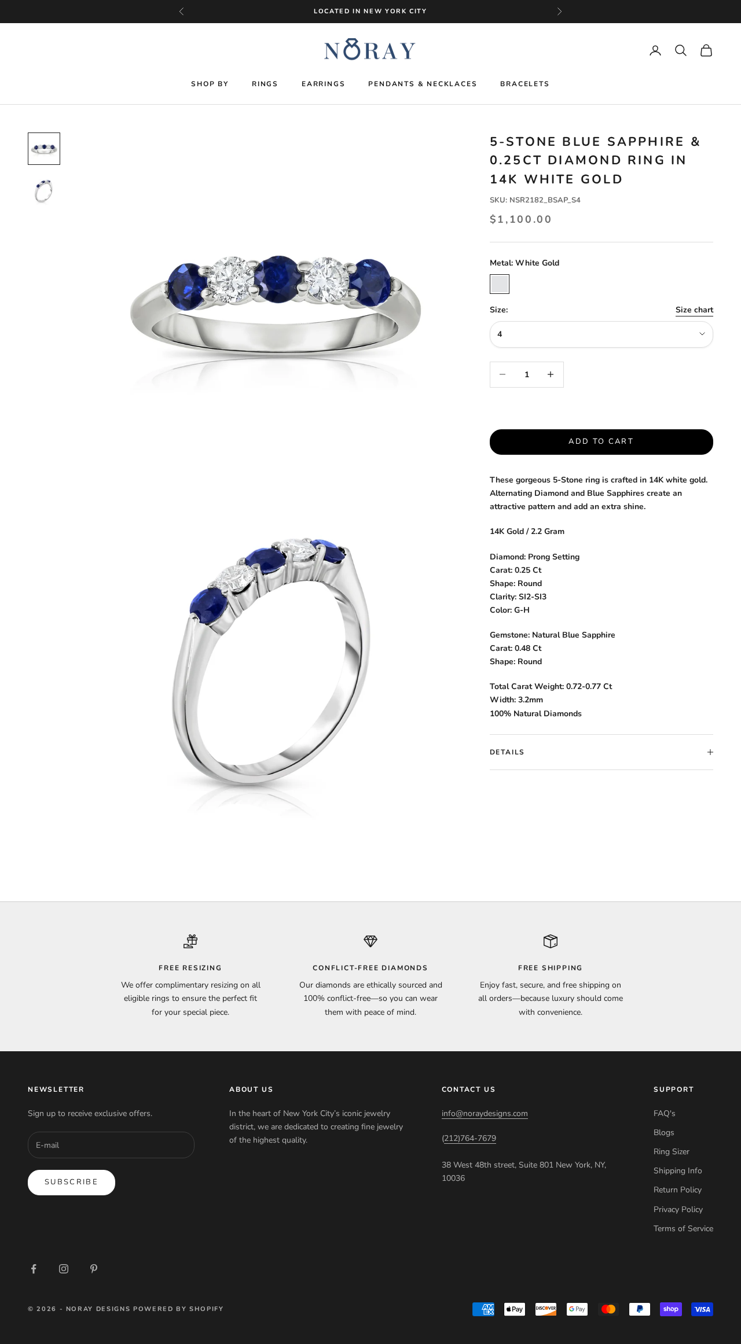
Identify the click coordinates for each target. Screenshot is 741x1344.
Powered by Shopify (178, 1309)
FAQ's (665, 1113)
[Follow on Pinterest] (94, 1269)
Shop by (210, 84)
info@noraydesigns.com (485, 1113)
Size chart (694, 309)
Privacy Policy (678, 1209)
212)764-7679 (470, 1138)
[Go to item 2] (44, 190)
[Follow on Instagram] (63, 1269)
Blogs (664, 1132)
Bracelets (524, 84)
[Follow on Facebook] (33, 1269)
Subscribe (71, 1182)
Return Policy (678, 1189)
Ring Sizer (671, 1151)
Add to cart (601, 441)
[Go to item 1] (44, 148)
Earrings (323, 84)
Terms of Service (683, 1228)
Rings (265, 84)
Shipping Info (678, 1170)
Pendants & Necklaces (422, 84)
